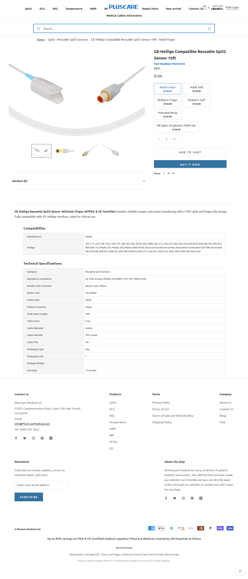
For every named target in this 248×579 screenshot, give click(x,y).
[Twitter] (169, 173)
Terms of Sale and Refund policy (173, 415)
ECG (42, 8)
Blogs (223, 415)
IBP (106, 8)
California (126, 554)
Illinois (168, 554)
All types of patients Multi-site (176, 127)
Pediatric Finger (167, 101)
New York (147, 554)
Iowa (176, 554)
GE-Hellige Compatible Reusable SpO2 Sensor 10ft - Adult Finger (133, 39)
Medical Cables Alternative (124, 15)
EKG (55, 8)
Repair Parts (150, 8)
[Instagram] (33, 437)
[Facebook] (164, 173)
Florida (159, 554)
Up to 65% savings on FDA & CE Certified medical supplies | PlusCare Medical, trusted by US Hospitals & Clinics (124, 538)
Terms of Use (160, 409)
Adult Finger (168, 88)
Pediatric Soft (196, 101)
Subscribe (29, 497)
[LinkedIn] (50, 437)
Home (41, 39)
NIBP (93, 8)
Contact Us (226, 409)
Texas (137, 554)
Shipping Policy (162, 422)
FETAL (113, 441)
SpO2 (28, 8)
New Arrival (173, 8)
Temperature (74, 8)
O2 (111, 448)
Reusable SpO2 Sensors (72, 39)
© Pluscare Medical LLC (28, 529)
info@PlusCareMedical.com (32, 423)
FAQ (222, 422)
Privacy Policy (161, 402)
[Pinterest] (173, 173)
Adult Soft (196, 88)
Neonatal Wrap (167, 114)
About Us (225, 402)
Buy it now (190, 164)
